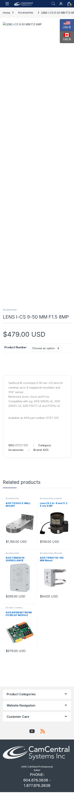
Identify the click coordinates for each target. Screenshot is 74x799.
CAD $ (65, 39)
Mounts (58, 553)
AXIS (45, 449)
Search (53, 4)
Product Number (15, 347)
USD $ (65, 27)
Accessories (25, 12)
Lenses (58, 498)
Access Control (14, 607)
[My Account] (61, 3)
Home (6, 12)
